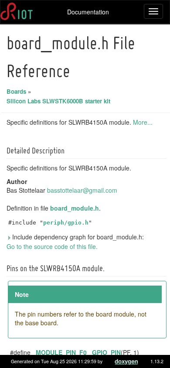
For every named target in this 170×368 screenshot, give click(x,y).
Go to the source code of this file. (52, 246)
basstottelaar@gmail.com (82, 190)
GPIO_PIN (106, 352)
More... (143, 122)
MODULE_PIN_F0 (61, 352)
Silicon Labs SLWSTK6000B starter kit (58, 101)
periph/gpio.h (65, 222)
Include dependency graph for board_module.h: (77, 236)
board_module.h (74, 208)
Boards (16, 91)
